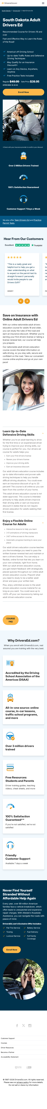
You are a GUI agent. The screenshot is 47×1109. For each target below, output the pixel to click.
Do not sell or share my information (23, 1085)
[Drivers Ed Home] (9, 3)
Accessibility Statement (9, 1057)
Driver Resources (7, 1048)
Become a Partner (7, 1052)
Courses (4, 1043)
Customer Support (8, 1038)
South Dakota (6, 11)
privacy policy (23, 1082)
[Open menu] (43, 3)
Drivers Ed (16, 11)
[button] (20, 300)
